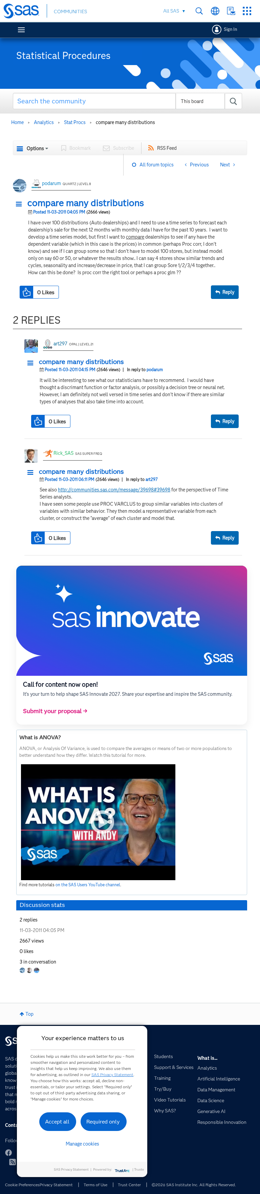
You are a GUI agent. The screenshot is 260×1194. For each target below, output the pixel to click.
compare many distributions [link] (125, 122)
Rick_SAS (63, 453)
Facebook (8, 1152)
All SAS (171, 11)
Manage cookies (82, 1144)
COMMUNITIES (70, 11)
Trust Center (129, 1184)
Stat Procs (75, 122)
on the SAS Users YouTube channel (88, 884)
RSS (12, 1161)
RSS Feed (167, 148)
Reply (228, 292)
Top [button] (29, 1014)
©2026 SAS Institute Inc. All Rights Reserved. (194, 1184)
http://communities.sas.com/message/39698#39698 (114, 490)
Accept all (57, 1121)
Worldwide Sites (215, 11)
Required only (103, 1121)
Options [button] (35, 148)
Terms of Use (95, 1184)
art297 (60, 344)
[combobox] (127, 101)
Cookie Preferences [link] (22, 1184)
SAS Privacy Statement (112, 1074)
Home (17, 122)
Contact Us (231, 11)
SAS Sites (247, 11)
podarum (51, 183)
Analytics (44, 122)
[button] (21, 204)
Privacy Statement (56, 1184)
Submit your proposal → (55, 711)
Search (199, 11)
